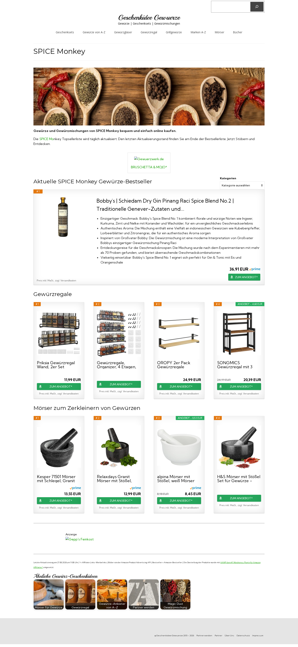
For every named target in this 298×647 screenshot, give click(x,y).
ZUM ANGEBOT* (246, 277)
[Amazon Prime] (254, 269)
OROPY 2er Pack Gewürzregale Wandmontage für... (176, 365)
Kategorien (228, 178)
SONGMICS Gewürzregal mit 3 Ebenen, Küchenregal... (234, 365)
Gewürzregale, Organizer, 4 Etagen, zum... (116, 365)
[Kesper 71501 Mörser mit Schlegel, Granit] (59, 447)
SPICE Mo (46, 139)
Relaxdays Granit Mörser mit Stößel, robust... (114, 479)
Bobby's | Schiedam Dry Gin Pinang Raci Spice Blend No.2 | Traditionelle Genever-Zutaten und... (165, 205)
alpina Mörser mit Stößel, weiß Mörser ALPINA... (175, 479)
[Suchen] (257, 7)
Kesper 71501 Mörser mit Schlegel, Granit (56, 479)
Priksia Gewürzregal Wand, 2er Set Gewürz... (56, 365)
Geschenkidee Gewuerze (149, 17)
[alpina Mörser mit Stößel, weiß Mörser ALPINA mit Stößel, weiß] (179, 447)
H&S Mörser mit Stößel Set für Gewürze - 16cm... (238, 479)
